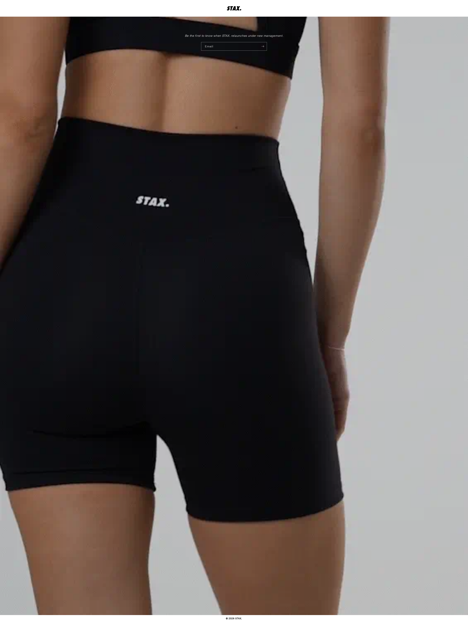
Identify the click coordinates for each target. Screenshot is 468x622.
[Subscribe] (263, 46)
